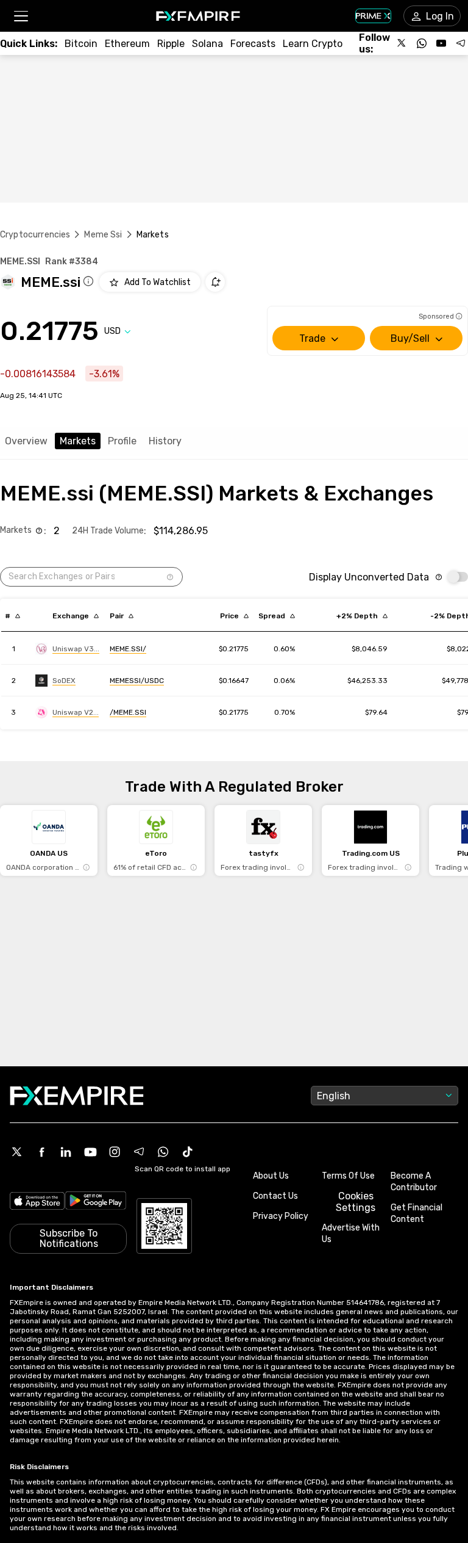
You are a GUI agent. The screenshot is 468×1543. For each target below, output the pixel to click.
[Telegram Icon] (139, 1151)
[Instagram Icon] (114, 1151)
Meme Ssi (103, 234)
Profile (122, 441)
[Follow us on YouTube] (441, 43)
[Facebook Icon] (41, 1151)
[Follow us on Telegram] (460, 43)
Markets (78, 441)
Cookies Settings (355, 1201)
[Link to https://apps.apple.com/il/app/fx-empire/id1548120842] (37, 1202)
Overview (26, 441)
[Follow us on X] (402, 43)
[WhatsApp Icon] (163, 1151)
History (165, 441)
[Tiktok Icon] (187, 1151)
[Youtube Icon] (90, 1151)
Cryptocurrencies (35, 234)
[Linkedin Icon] (65, 1151)
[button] (20, 16)
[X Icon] (17, 1151)
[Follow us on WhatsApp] (421, 43)
